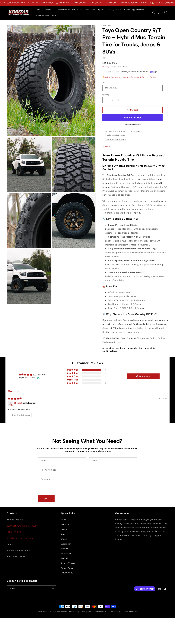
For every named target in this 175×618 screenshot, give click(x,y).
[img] (15, 398)
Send (46, 498)
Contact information (130, 612)
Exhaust (64, 548)
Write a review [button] (143, 376)
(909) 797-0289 (14, 531)
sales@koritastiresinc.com (20, 538)
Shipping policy (114, 612)
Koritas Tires (47, 612)
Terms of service (100, 612)
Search (64, 529)
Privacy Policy (67, 568)
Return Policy (67, 573)
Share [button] (107, 146)
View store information (115, 139)
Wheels (64, 539)
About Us (65, 524)
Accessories (66, 553)
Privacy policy (87, 612)
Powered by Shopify (60, 612)
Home (63, 519)
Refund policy (74, 612)
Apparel (64, 558)
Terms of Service (68, 563)
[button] (38, 9)
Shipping (105, 67)
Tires (63, 534)
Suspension (66, 544)
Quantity (105, 94)
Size (104, 82)
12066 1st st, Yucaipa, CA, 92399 (22, 525)
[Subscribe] (53, 588)
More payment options (132, 124)
